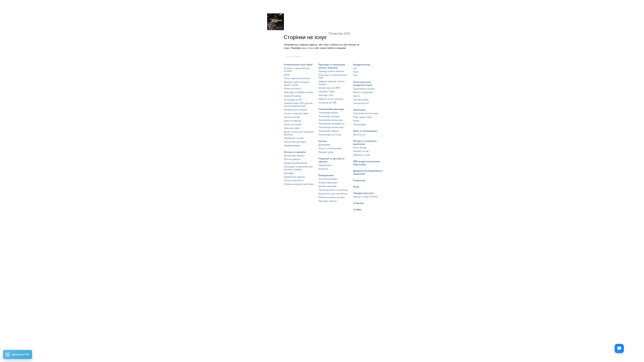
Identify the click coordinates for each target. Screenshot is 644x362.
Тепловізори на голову (329, 134)
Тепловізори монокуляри (330, 127)
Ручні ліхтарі (359, 147)
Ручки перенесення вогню (297, 78)
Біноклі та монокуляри (329, 148)
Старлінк (358, 203)
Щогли (356, 96)
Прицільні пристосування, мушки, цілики (297, 83)
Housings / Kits (325, 95)
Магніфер (289, 173)
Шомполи (323, 169)
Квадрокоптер (361, 64)
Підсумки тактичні (327, 201)
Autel (355, 72)
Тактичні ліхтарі (292, 117)
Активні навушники (328, 182)
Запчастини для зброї (295, 142)
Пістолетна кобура (327, 179)
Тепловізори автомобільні (331, 123)
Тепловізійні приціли (328, 131)
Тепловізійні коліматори (330, 120)
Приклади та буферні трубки (298, 92)
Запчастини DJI (361, 103)
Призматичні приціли (294, 177)
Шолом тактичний (327, 186)
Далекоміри (324, 144)
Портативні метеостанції (365, 113)
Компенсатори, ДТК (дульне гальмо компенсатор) (298, 104)
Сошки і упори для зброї (296, 113)
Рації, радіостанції (362, 117)
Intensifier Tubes (326, 91)
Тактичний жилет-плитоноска (333, 190)
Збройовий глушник (294, 138)
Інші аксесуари (360, 99)
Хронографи (359, 124)
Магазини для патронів (295, 109)
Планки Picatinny (292, 96)
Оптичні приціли (292, 159)
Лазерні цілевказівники (295, 163)
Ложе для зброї (292, 128)
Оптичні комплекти (293, 180)
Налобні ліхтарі (361, 151)
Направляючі (325, 165)
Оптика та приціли (295, 152)
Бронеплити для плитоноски (332, 193)
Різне (356, 186)
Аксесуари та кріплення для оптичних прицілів (298, 168)
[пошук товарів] (358, 56)
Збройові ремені (292, 145)
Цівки (286, 74)
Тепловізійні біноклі (328, 112)
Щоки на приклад (292, 120)
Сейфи (357, 209)
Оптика (322, 141)
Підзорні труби (325, 152)
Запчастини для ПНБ (329, 88)
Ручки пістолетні (292, 88)
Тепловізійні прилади (331, 109)
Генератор (359, 180)
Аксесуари (359, 109)
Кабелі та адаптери (363, 92)
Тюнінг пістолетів (292, 124)
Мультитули (359, 134)
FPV (355, 75)
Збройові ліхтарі (361, 155)
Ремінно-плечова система (331, 197)
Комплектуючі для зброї (298, 64)
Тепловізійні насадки (328, 116)
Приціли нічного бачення (330, 99)
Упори (356, 120)
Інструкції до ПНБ (327, 102)
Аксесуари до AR (293, 99)
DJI (355, 68)
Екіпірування (326, 175)
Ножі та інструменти (365, 131)
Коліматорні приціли (294, 155)
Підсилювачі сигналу (364, 88)
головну (310, 48)
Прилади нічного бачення (331, 71)
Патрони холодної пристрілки (299, 184)
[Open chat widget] (619, 348)
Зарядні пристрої (363, 193)
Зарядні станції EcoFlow (365, 196)
